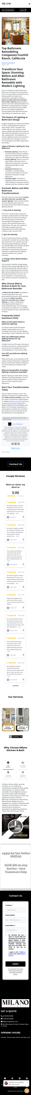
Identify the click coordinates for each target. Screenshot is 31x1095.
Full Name (9, 905)
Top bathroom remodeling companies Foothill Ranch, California (14, 418)
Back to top (15, 448)
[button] (29, 4)
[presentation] (10, 736)
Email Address (10, 925)
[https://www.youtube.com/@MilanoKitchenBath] (19, 1078)
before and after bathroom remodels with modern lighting (15, 402)
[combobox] (8, 920)
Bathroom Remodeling (8, 63)
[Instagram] (15, 444)
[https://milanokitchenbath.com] (8, 4)
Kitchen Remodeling (7, 727)
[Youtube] (18, 444)
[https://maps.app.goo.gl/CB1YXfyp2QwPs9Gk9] (26, 1078)
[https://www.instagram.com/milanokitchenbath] (12, 1078)
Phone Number (10, 915)
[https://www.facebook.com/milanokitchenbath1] (4, 1078)
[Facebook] (12, 444)
